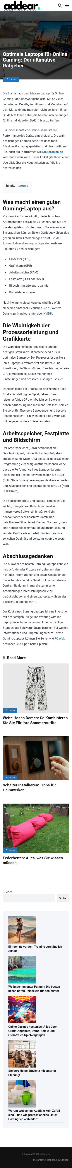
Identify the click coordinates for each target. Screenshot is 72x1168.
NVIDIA (48, 313)
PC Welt (59, 638)
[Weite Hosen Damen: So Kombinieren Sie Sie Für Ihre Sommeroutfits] (36, 688)
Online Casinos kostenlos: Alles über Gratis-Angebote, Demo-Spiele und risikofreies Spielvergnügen (32, 1031)
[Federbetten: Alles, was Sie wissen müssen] (36, 828)
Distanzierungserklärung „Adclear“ (51, 1160)
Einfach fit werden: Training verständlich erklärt (35, 949)
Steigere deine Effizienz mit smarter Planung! (32, 1073)
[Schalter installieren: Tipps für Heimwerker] (36, 758)
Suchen (8, 892)
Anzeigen (23, 185)
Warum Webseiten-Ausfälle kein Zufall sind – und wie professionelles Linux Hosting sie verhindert (34, 1115)
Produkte (11, 79)
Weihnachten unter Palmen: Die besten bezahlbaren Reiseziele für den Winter (34, 989)
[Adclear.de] (22, 6)
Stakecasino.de (52, 152)
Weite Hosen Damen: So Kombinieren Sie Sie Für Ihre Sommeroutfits (35, 720)
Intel (33, 313)
